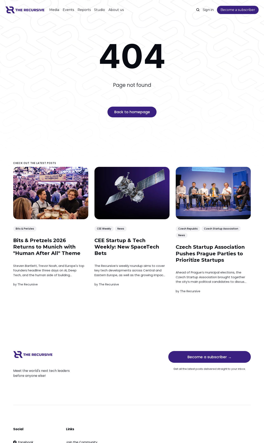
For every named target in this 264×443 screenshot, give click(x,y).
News (120, 228)
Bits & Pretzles (25, 228)
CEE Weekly (104, 228)
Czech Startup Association (221, 228)
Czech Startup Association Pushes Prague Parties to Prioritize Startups (210, 253)
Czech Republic (188, 228)
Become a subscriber (237, 10)
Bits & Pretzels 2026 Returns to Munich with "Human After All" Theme (46, 246)
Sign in (208, 10)
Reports (84, 10)
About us (116, 10)
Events (68, 10)
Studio (99, 10)
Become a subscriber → (209, 356)
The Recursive (28, 284)
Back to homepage (132, 111)
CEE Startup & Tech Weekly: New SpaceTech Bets (126, 246)
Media (54, 10)
